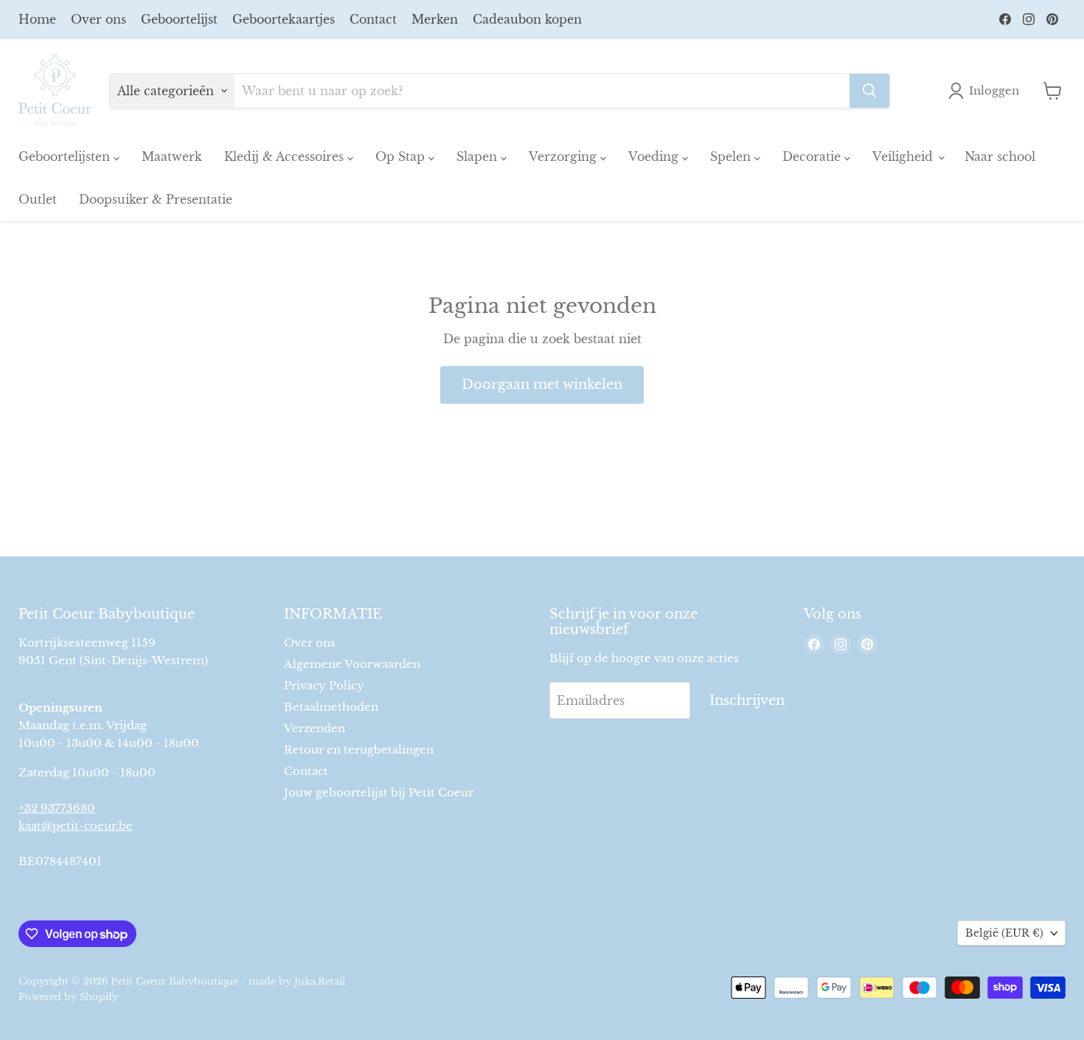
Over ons (98, 19)
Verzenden (314, 728)
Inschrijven (747, 700)
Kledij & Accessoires (285, 156)
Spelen (732, 156)
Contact (373, 19)
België (1004, 933)
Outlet (37, 199)
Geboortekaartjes (283, 19)
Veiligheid (904, 156)
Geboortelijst (179, 19)
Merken (434, 19)
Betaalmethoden (331, 707)
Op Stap (401, 156)
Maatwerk (172, 156)
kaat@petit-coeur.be (75, 826)
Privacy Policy (324, 685)
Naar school (1000, 156)
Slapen (478, 156)
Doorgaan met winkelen (542, 384)
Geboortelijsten (66, 156)
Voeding (655, 156)
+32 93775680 (56, 808)
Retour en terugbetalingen (359, 750)
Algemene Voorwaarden (352, 664)
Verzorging (564, 156)
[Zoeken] (869, 91)
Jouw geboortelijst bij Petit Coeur (378, 792)
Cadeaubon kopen (527, 19)
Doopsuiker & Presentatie (155, 199)
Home (37, 19)
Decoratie (813, 156)
